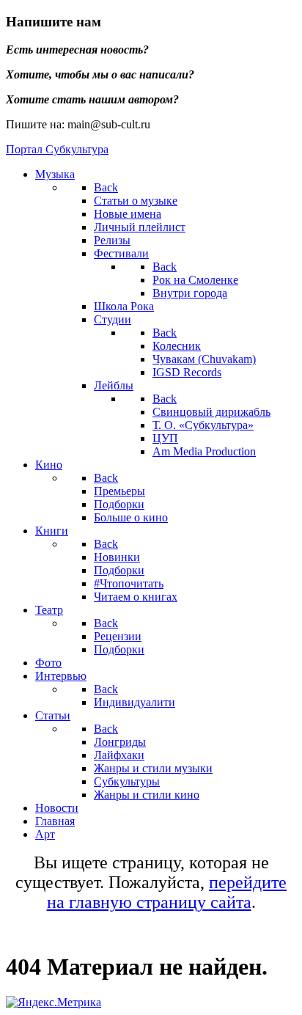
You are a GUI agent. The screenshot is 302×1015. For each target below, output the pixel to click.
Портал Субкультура (57, 149)
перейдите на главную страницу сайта (167, 892)
